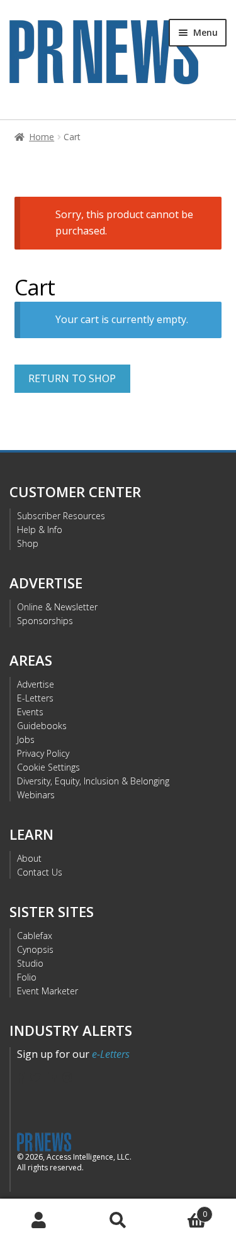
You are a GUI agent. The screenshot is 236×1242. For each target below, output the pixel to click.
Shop (27, 543)
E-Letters (35, 698)
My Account (39, 1220)
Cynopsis (35, 949)
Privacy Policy (43, 753)
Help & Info (39, 530)
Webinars (36, 795)
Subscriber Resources (61, 516)
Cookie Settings (48, 767)
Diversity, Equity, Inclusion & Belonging (93, 781)
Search (118, 1220)
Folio (27, 977)
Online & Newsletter (57, 607)
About (29, 858)
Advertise (35, 684)
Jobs (26, 739)
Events (30, 712)
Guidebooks (42, 726)
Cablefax (34, 936)
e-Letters (111, 1054)
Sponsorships (45, 621)
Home (41, 137)
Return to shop (72, 378)
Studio (30, 963)
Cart (182, 1209)
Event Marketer (47, 991)
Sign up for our (73, 1054)
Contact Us (39, 872)
